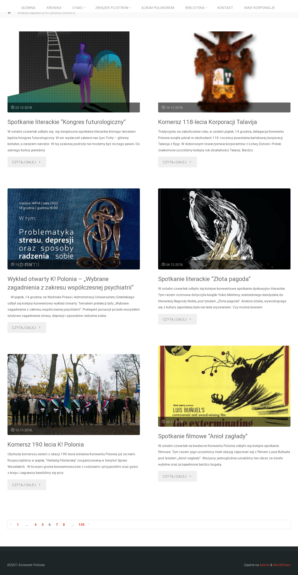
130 (81, 525)
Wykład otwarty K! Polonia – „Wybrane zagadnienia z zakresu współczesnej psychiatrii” (71, 283)
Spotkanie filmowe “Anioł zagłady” (203, 436)
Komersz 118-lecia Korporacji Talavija (207, 121)
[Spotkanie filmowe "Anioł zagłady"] (224, 386)
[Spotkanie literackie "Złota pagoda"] (224, 228)
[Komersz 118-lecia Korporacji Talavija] (224, 71)
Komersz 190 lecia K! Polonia (46, 444)
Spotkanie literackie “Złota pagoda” (204, 278)
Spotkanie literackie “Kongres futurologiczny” (67, 121)
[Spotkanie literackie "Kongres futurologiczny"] (74, 71)
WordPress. (282, 565)
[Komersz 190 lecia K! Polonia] (74, 394)
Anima (264, 565)
